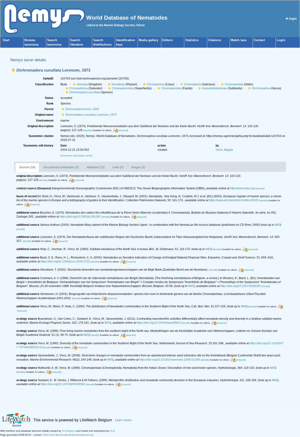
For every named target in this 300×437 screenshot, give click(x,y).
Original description (40, 126)
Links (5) (118, 167)
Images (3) (138, 167)
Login (281, 40)
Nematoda (118, 84)
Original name (44, 114)
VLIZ (112, 431)
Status (49, 98)
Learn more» (123, 420)
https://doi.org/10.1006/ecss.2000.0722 (65, 261)
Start (6, 40)
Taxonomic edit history (38, 145)
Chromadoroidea (123, 88)
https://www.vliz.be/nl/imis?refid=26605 (233, 200)
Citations (214, 40)
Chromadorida (234, 84)
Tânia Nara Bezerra (53, 434)
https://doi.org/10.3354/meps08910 (159, 322)
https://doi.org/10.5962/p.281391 (80, 216)
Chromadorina (78, 88)
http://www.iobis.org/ (242, 188)
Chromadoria (192, 84)
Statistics (192, 40)
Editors (167, 40)
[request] (123, 130)
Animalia (82, 84)
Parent (49, 109)
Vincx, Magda (224, 149)
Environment (44, 120)
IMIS (277, 224)
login (292, 18)
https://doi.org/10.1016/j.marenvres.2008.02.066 (169, 359)
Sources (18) (27, 167)
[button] (13, 70)
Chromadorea (156, 84)
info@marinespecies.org (81, 434)
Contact (259, 40)
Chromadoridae (171, 88)
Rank (49, 103)
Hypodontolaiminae (214, 88)
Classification (44, 84)
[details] (87, 130)
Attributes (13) (96, 167)
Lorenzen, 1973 (91, 114)
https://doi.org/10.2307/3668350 (240, 286)
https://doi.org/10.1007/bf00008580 (63, 384)
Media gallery (148, 40)
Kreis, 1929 (82, 109)
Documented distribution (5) (61, 167)
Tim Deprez (68, 431)
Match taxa (238, 40)
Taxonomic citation (40, 136)
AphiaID (48, 78)
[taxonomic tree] (69, 155)
